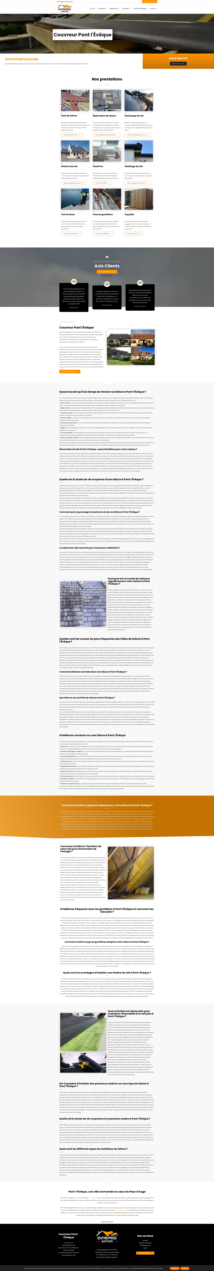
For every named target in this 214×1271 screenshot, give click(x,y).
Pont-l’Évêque (92, 1198)
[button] (149, 1)
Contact (153, 8)
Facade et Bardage (140, 8)
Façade (145, 1248)
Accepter (174, 1268)
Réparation (114, 8)
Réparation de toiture (145, 1243)
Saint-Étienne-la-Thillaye (121, 1210)
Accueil (92, 8)
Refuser (185, 1268)
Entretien (125, 8)
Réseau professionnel (107, 1221)
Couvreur (101, 8)
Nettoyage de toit (145, 1245)
